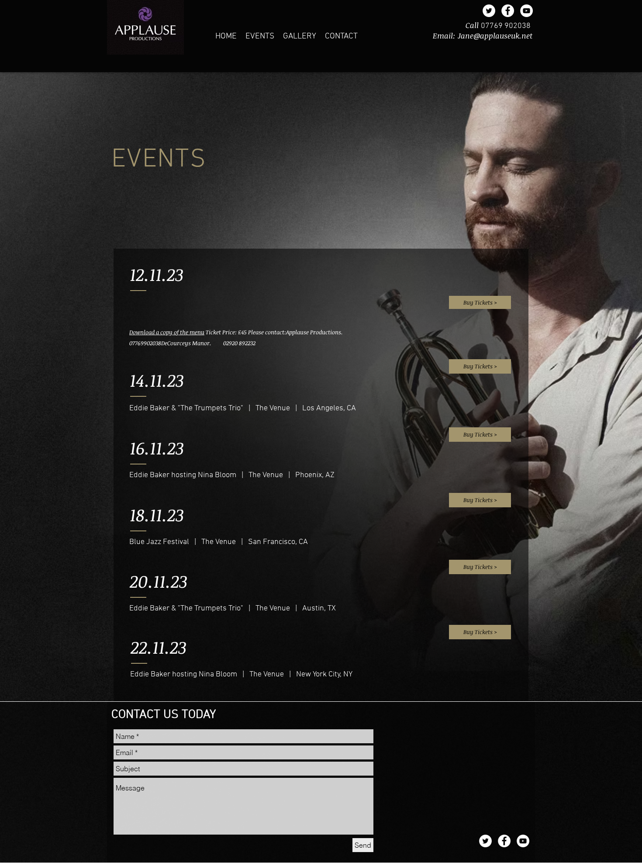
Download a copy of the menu (166, 332)
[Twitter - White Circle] (489, 10)
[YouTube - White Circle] (526, 10)
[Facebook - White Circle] (507, 10)
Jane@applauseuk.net (495, 36)
